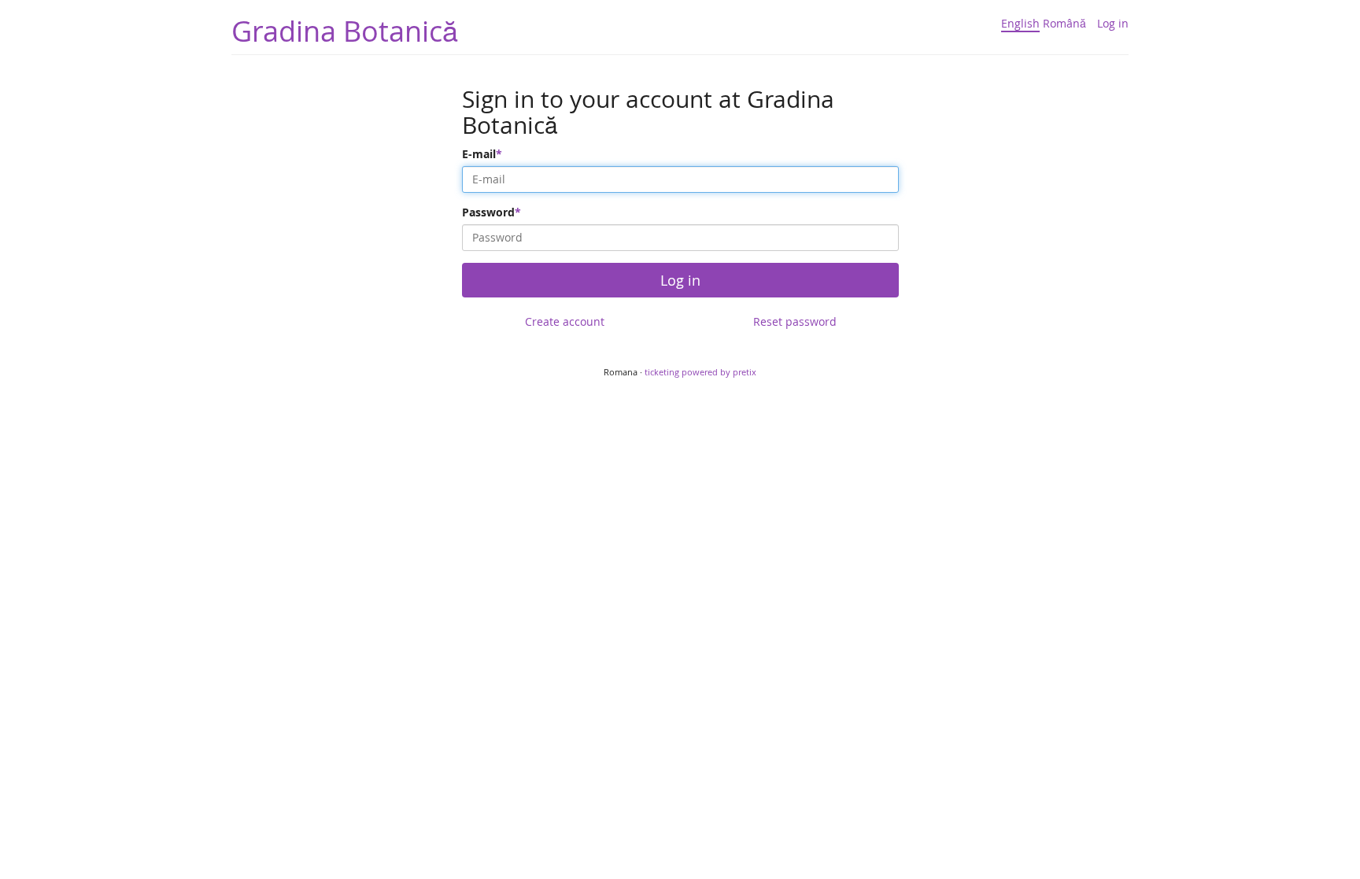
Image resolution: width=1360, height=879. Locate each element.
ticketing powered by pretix (700, 372)
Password (488, 212)
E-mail (479, 153)
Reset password (795, 321)
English (1020, 23)
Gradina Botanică (344, 31)
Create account (564, 321)
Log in (1113, 23)
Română (1064, 23)
